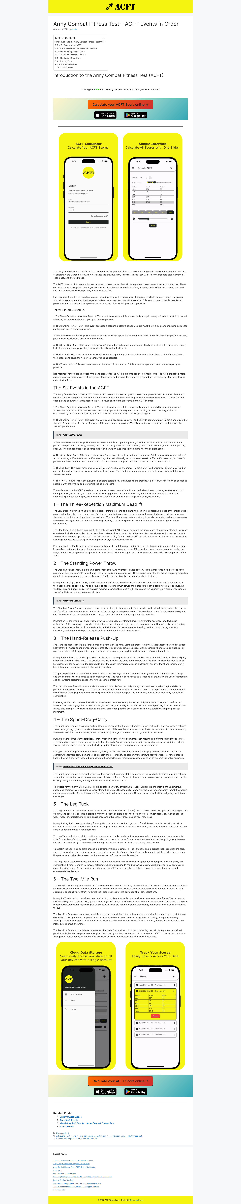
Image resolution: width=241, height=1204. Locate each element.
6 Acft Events (67, 1126)
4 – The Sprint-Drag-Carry (69, 58)
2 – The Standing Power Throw (71, 51)
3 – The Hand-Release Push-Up (71, 55)
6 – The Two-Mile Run (67, 64)
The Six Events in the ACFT (69, 45)
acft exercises (90, 1136)
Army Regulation (59, 1190)
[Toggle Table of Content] (103, 38)
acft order (115, 1136)
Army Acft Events (69, 1120)
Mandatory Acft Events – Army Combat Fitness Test (87, 1123)
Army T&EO (57, 1170)
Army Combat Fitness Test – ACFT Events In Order (73, 1160)
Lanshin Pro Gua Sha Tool (63, 1180)
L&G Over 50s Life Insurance (64, 1174)
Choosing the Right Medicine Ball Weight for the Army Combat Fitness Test (82, 1177)
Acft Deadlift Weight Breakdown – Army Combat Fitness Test (77, 1183)
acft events (61, 1136)
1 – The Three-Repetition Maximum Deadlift (77, 48)
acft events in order (75, 1136)
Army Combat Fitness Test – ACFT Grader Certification (74, 1167)
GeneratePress (136, 1200)
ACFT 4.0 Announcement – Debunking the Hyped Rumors (76, 1187)
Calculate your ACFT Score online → (121, 104)
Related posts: (67, 68)
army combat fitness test (131, 1136)
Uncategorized (62, 1133)
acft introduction (103, 1136)
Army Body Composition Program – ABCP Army (76, 1138)
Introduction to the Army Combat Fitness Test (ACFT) (81, 42)
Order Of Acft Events (71, 1117)
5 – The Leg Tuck (64, 61)
